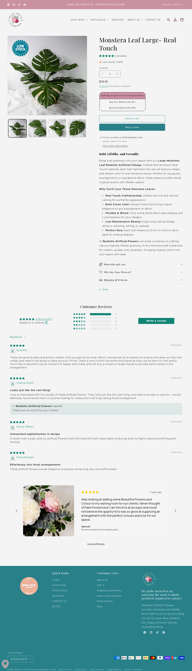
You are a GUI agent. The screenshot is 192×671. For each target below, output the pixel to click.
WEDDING (58, 596)
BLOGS (56, 606)
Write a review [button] (156, 320)
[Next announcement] (130, 5)
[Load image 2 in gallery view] (37, 128)
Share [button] (105, 289)
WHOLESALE (60, 590)
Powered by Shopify (47, 669)
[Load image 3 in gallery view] (57, 128)
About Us (102, 580)
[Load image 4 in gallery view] (77, 128)
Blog (99, 606)
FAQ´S (101, 585)
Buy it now (132, 127)
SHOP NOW (59, 585)
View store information (115, 146)
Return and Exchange (109, 596)
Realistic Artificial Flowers (26, 669)
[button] (79, 20)
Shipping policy (114, 669)
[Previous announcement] (61, 5)
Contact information (133, 669)
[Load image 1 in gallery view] (17, 128)
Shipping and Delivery (109, 590)
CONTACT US (59, 601)
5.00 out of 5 (44, 319)
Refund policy (65, 669)
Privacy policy (80, 669)
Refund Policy (105, 601)
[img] (17, 345)
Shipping (103, 86)
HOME (56, 580)
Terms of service (97, 669)
